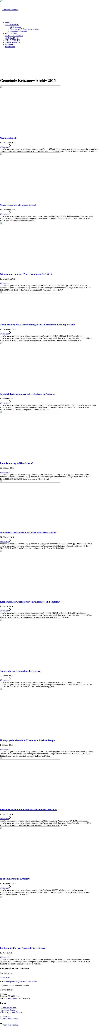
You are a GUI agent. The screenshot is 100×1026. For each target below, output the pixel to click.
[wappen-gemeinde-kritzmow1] (9, 10)
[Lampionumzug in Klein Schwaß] (30, 412)
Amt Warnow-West (8, 1008)
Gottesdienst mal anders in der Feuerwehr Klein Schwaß (28, 532)
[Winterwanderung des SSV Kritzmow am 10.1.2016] (30, 224)
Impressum (5, 1016)
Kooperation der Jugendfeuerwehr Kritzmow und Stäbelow (30, 601)
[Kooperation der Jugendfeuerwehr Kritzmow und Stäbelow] (30, 551)
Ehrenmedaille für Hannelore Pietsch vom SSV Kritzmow (28, 809)
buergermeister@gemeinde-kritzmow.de (21, 981)
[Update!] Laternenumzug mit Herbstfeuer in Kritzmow (27, 394)
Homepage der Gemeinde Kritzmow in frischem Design (27, 740)
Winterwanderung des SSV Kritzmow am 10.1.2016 (26, 274)
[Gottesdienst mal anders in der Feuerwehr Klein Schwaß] (30, 482)
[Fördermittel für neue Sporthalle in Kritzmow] (30, 897)
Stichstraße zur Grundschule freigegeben (20, 671)
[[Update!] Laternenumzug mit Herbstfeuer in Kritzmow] (30, 343)
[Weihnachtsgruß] (30, 87)
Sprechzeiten (5, 977)
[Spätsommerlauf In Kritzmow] (30, 828)
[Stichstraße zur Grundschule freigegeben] (30, 620)
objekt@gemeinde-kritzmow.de (18, 998)
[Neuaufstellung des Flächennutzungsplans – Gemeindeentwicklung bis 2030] (30, 293)
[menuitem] (52, 22)
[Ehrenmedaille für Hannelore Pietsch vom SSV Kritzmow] (30, 759)
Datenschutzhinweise (9, 1018)
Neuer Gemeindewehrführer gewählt (18, 205)
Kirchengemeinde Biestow (11, 1012)
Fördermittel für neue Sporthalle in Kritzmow (23, 948)
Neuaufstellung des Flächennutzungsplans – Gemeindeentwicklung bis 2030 (37, 324)
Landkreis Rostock (8, 1010)
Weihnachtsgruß (8, 138)
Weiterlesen (4, 147)
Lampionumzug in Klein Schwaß (16, 463)
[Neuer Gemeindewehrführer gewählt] (30, 154)
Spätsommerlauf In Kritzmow (15, 878)
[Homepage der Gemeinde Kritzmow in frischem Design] (30, 690)
